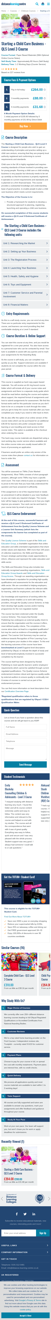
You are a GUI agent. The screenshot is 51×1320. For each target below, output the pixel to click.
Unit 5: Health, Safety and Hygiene (20, 276)
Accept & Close (25, 1315)
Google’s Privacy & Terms (30, 1300)
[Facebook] (17, 1214)
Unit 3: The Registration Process (19, 259)
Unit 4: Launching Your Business (19, 268)
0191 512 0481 (17, 1265)
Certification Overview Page (17, 691)
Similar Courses (10, 947)
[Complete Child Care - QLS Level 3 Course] (19, 962)
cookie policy (25, 1309)
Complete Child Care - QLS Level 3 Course (19, 977)
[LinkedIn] (34, 1214)
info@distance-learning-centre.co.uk (22, 1268)
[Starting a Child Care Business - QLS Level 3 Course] (19, 1156)
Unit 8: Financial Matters (15, 304)
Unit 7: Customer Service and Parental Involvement (22, 295)
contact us (28, 455)
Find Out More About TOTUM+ (17, 917)
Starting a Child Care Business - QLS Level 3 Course (19, 1171)
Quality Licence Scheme (15, 540)
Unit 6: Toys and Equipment (17, 284)
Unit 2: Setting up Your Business (19, 251)
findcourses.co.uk (33, 72)
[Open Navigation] (48, 4)
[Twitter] (25, 1214)
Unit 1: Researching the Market (19, 243)
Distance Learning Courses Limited (13, 4)
